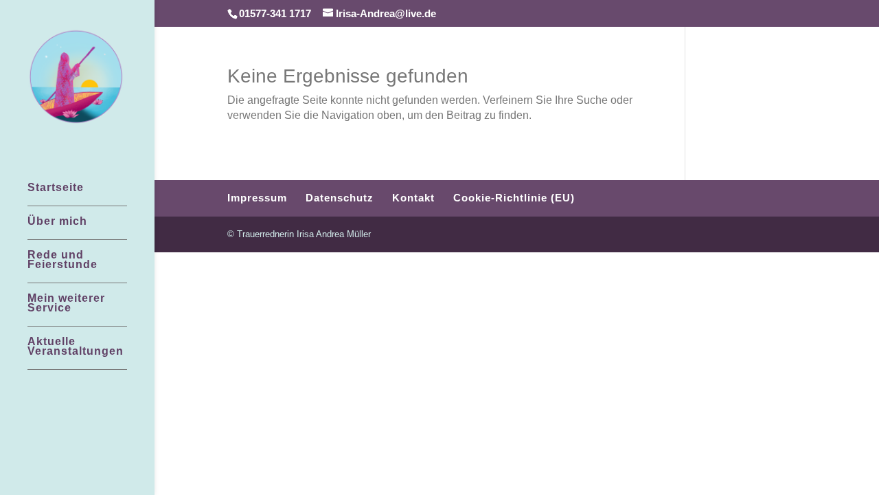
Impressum (257, 198)
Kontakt (413, 198)
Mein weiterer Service (66, 304)
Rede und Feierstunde (62, 260)
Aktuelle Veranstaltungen (75, 347)
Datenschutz (340, 198)
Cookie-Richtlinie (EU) (514, 198)
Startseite (55, 188)
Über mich (57, 222)
